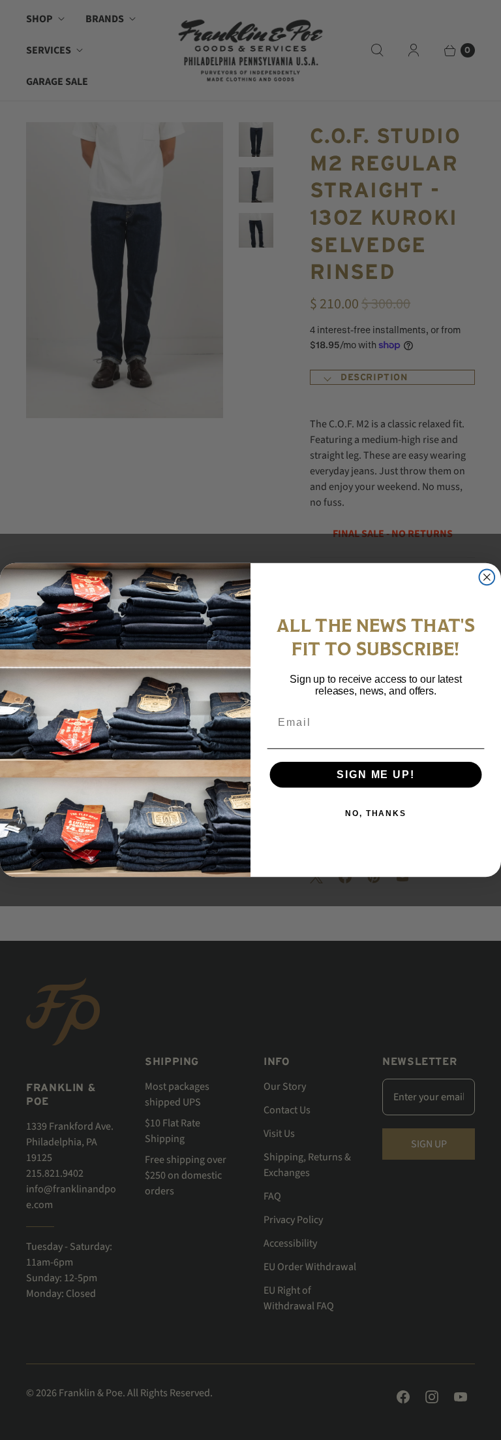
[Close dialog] (487, 577)
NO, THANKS (375, 813)
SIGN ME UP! (375, 774)
